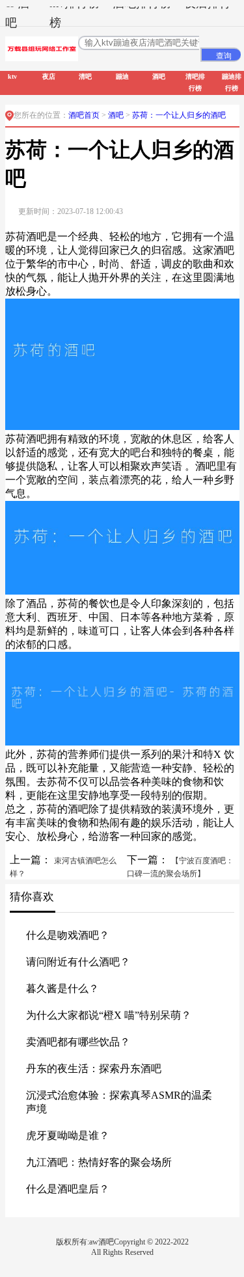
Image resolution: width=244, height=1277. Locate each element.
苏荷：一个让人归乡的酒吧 (179, 115)
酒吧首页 (84, 115)
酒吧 (117, 115)
